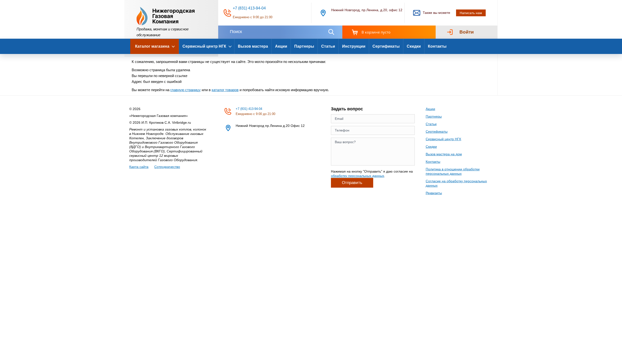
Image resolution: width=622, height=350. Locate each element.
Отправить (352, 182)
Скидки (414, 46)
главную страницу (185, 90)
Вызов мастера (253, 46)
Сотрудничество (167, 167)
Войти (466, 32)
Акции (281, 46)
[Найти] (331, 32)
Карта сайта (138, 167)
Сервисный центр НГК (443, 139)
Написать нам (471, 13)
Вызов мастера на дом (444, 154)
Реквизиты (434, 193)
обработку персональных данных (357, 176)
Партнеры (304, 46)
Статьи (328, 46)
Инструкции (353, 46)
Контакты (437, 46)
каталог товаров (225, 90)
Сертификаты (386, 46)
